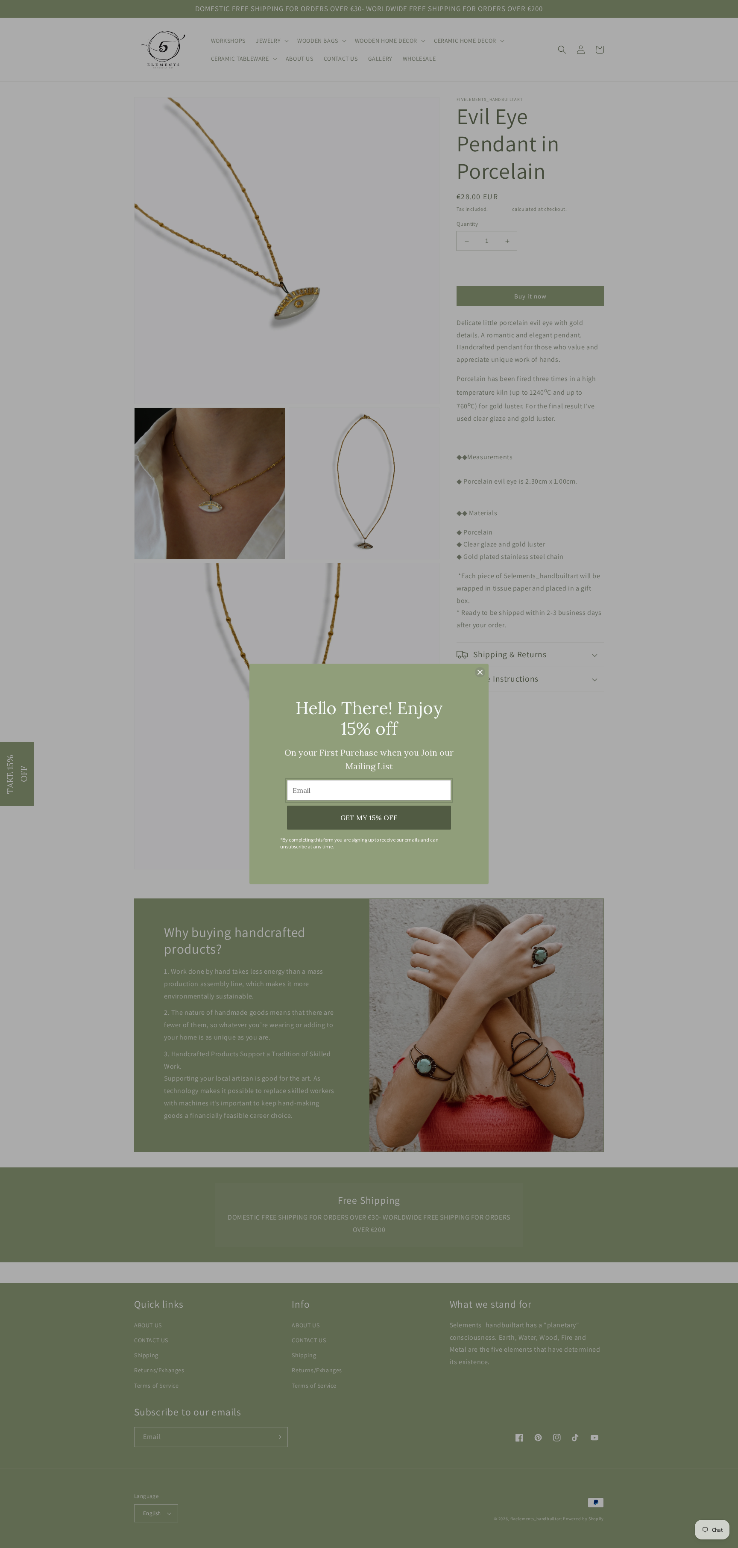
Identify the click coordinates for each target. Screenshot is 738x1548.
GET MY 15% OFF (369, 817)
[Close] (480, 672)
